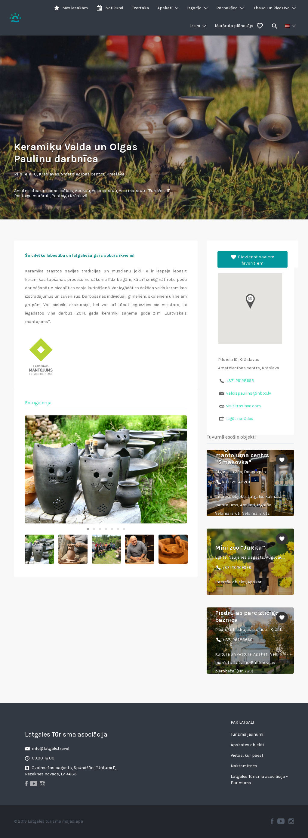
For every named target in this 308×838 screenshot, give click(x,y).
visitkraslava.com (243, 405)
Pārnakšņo (227, 8)
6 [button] (118, 529)
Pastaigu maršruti (32, 195)
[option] (106, 469)
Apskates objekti (247, 744)
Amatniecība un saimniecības (43, 190)
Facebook (272, 821)
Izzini (195, 25)
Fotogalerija (38, 402)
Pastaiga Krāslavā (69, 195)
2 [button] (94, 529)
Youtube (281, 821)
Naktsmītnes (244, 765)
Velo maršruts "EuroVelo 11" (144, 190)
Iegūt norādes (239, 418)
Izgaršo (194, 8)
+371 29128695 (240, 380)
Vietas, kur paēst (247, 755)
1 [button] (88, 529)
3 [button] (100, 529)
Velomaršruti (104, 190)
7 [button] (124, 529)
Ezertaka (140, 8)
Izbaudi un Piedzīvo (271, 8)
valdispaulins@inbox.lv (248, 393)
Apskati (164, 8)
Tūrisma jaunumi (247, 734)
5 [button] (112, 529)
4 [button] (106, 529)
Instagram (291, 821)
